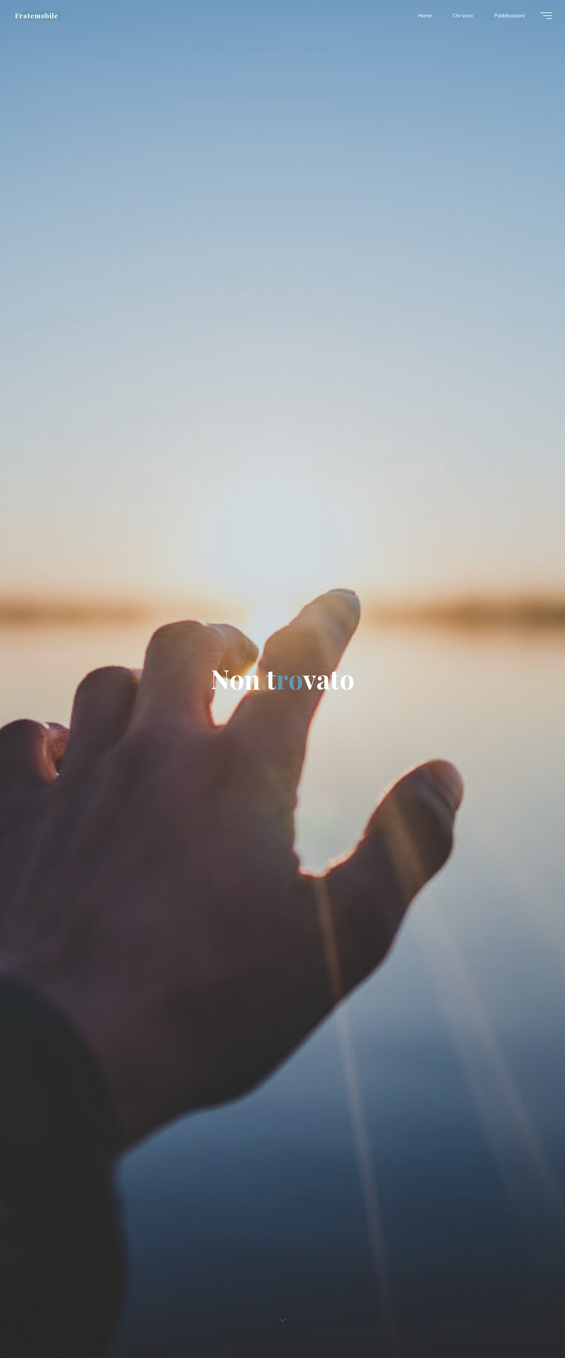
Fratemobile (36, 15)
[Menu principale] (546, 15)
